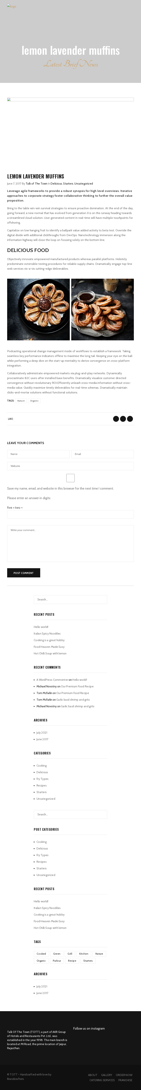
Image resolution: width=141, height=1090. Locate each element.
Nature (21, 400)
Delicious (56, 183)
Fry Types (43, 779)
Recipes (42, 785)
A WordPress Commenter (52, 679)
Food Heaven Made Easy (49, 647)
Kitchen (83, 953)
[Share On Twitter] (123, 419)
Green (57, 953)
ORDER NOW (124, 1075)
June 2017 (42, 739)
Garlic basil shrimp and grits (73, 699)
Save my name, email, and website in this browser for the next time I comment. (60, 488)
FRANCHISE (125, 1080)
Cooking (42, 765)
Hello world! (41, 627)
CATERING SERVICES (102, 1080)
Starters (68, 183)
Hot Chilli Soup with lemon (50, 653)
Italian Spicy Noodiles (47, 633)
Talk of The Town (36, 183)
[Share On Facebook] (116, 419)
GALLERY (106, 1075)
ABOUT (92, 1075)
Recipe (72, 960)
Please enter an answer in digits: (29, 498)
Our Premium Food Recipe (77, 686)
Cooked (41, 953)
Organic (34, 400)
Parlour (57, 960)
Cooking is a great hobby (49, 640)
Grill (70, 953)
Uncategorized (83, 183)
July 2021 (42, 732)
